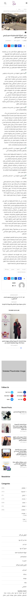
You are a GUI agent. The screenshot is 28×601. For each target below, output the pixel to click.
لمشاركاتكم (23, 556)
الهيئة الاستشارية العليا (20, 552)
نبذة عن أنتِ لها (22, 540)
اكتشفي (24, 586)
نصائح (4, 595)
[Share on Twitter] (12, 46)
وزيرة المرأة (7, 269)
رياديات (13, 499)
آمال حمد (23, 269)
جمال (12, 593)
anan (25, 41)
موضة (24, 578)
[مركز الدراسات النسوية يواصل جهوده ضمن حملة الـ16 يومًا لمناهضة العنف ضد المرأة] (14, 326)
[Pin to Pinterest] (9, 46)
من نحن (24, 544)
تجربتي (13, 495)
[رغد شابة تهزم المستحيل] (6, 415)
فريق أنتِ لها (23, 548)
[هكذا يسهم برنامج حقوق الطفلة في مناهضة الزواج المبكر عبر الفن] (6, 441)
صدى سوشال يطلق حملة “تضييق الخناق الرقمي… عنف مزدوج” (19, 463)
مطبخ (15, 595)
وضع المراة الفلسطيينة (21, 272)
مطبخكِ (13, 510)
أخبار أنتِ (24, 570)
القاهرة (18, 269)
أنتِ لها (24, 593)
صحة (5, 593)
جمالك (24, 574)
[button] (3, 331)
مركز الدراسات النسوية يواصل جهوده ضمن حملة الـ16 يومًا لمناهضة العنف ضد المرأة (19, 427)
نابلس (7, 595)
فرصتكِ (13, 506)
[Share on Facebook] (16, 46)
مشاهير (19, 595)
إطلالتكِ (13, 488)
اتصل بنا (24, 561)
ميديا (19, 9)
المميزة (13, 491)
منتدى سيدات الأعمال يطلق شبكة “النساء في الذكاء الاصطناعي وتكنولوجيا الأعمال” (20, 452)
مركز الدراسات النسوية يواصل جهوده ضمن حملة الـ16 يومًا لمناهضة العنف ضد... (14, 342)
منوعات (23, 513)
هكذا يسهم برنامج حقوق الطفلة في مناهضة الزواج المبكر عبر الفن (19, 438)
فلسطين (12, 269)
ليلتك (25, 582)
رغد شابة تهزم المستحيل (19, 412)
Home (25, 9)
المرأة (20, 593)
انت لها (16, 593)
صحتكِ (13, 502)
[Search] (5, 3)
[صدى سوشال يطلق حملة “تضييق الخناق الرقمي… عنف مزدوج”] (6, 466)
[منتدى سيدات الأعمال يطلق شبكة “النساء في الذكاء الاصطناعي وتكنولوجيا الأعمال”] (6, 453)
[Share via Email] (5, 46)
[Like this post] (19, 46)
